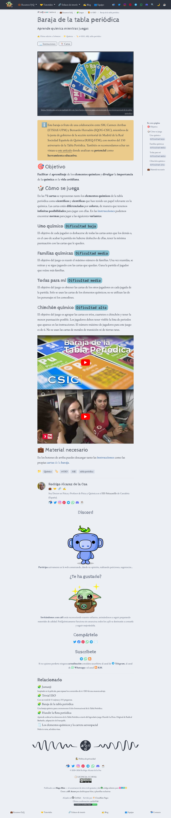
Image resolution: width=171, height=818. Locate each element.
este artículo (65, 150)
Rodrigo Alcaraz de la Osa (67, 484)
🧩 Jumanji (44, 687)
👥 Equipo (129, 812)
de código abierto (106, 787)
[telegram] (88, 766)
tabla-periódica (95, 36)
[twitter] (73, 766)
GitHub (77, 797)
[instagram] (78, 766)
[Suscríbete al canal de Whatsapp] (141, 4)
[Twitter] (74, 641)
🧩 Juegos (80, 12)
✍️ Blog (105, 812)
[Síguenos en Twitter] (119, 4)
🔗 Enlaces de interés (76, 812)
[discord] (97, 766)
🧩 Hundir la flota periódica (54, 713)
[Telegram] (91, 641)
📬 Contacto (155, 812)
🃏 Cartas (65, 43)
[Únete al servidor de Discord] (146, 4)
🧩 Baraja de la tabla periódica (55, 704)
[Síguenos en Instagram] (125, 4)
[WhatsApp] (87, 641)
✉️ (96, 642)
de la (58, 462)
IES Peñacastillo (109, 493)
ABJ (87, 36)
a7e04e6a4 (56, 36)
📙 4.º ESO (92, 12)
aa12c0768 (94, 801)
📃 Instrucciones (47, 43)
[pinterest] (83, 766)
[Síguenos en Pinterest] (130, 4)
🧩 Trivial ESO (46, 695)
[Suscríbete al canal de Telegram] (136, 4)
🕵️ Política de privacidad (86, 758)
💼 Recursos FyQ (66, 12)
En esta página (153, 123)
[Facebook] (78, 641)
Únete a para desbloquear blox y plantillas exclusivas (85, 791)
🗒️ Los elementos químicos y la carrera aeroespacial (67, 725)
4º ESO (82, 36)
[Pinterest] (83, 641)
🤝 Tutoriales (46, 812)
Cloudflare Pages (101, 797)
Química (69, 36)
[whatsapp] (92, 766)
